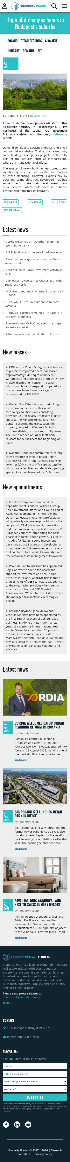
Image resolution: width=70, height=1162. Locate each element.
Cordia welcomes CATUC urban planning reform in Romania (39, 724)
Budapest (10, 202)
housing (35, 202)
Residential (38, 115)
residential (12, 210)
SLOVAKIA (51, 41)
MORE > (7, 1003)
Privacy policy (43, 1154)
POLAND (12, 41)
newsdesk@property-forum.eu (23, 997)
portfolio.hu (58, 134)
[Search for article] (54, 7)
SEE (40, 51)
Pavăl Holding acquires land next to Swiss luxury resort (38, 902)
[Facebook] (6, 1124)
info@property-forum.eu (23, 1037)
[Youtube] (28, 1124)
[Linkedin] (17, 1124)
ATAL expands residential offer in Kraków (33, 334)
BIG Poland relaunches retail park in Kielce (33, 252)
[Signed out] (4, 8)
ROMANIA (29, 51)
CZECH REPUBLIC (31, 41)
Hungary (59, 202)
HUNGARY (13, 51)
